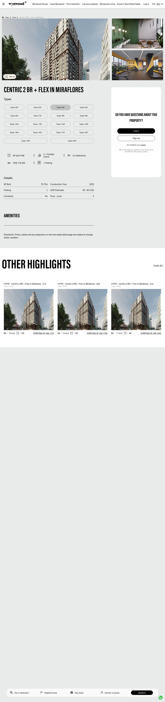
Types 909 (84, 115)
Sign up (136, 138)
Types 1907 (25, 140)
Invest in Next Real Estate (128, 3)
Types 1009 (14, 124)
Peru (7, 17)
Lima (14, 17)
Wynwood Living (107, 3)
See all (12, 76)
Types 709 (37, 115)
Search (142, 693)
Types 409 (60, 107)
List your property (90, 3)
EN (158, 3)
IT (162, 3)
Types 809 (60, 115)
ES (153, 3)
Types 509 (84, 107)
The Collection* (73, 3)
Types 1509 (37, 132)
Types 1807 (83, 132)
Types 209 (14, 107)
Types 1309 (83, 124)
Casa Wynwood (57, 3)
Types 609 (14, 115)
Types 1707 (60, 132)
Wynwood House (40, 3)
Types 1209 (60, 124)
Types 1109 (37, 124)
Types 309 (37, 107)
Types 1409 (14, 132)
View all (158, 265)
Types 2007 (72, 140)
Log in (146, 3)
